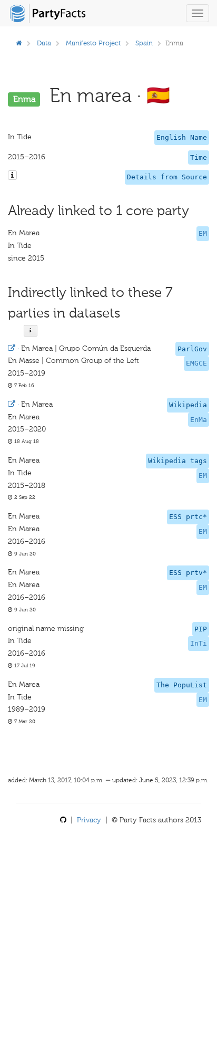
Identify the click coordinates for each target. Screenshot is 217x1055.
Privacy (89, 820)
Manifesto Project (93, 43)
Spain (144, 43)
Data (44, 43)
